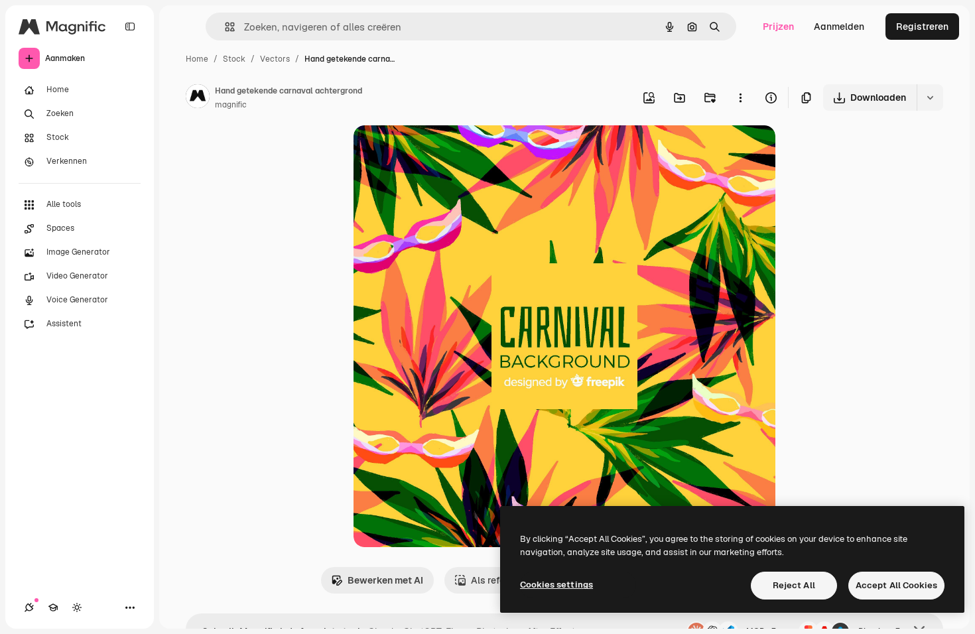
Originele (441, 151)
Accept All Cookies (896, 585)
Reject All (794, 585)
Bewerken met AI (385, 580)
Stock (234, 59)
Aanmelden (839, 26)
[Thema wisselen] (77, 607)
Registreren (922, 26)
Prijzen (778, 26)
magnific (231, 104)
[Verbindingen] (29, 607)
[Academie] (53, 607)
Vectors (275, 59)
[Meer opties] (740, 97)
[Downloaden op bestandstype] (930, 97)
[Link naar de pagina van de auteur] (198, 98)
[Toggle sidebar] (130, 26)
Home (197, 59)
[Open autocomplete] (224, 27)
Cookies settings (556, 584)
